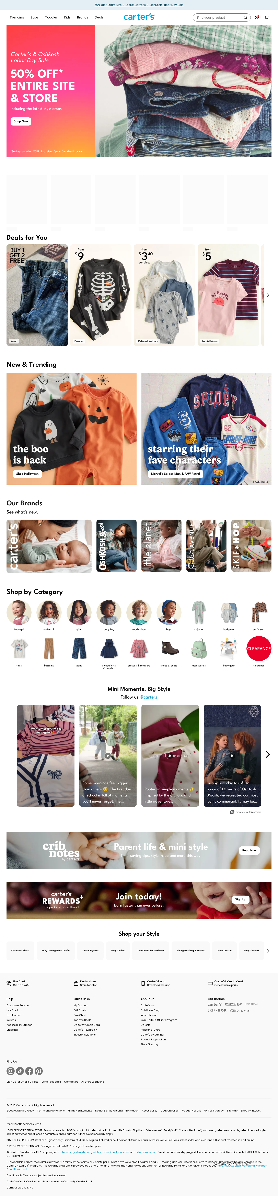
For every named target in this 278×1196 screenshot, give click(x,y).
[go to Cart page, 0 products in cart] (266, 17)
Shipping (12, 1029)
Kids (67, 17)
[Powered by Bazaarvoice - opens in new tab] (245, 812)
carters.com (65, 1152)
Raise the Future (150, 1029)
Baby (35, 17)
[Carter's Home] (139, 16)
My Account (81, 1005)
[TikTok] (20, 1071)
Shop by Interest (250, 1110)
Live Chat (12, 1010)
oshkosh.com (82, 1152)
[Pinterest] (39, 1071)
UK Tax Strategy (214, 1110)
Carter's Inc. (148, 1005)
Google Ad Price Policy (20, 1110)
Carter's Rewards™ (85, 1029)
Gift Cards (80, 1010)
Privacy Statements (80, 1110)
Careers (145, 1025)
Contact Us (71, 1081)
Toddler (51, 17)
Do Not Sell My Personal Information (117, 1110)
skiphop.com (100, 1152)
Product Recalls (191, 1110)
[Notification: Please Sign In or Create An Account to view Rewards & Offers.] (257, 17)
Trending (17, 17)
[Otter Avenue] (240, 1010)
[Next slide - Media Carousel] (267, 754)
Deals (99, 17)
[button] (267, 295)
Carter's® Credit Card (87, 1025)
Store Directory (149, 1044)
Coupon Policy (169, 1110)
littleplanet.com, (120, 1152)
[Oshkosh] (233, 1004)
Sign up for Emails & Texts (22, 1081)
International (149, 1015)
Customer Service (17, 1005)
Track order (14, 1015)
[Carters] (215, 1004)
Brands (82, 17)
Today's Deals (82, 1020)
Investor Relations (85, 1034)
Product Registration (153, 1039)
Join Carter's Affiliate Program (159, 1020)
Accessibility (149, 1110)
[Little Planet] (252, 1004)
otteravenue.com (146, 1152)
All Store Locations (92, 1081)
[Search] (245, 17)
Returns (11, 1020)
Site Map (232, 1110)
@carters (148, 697)
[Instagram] (11, 1071)
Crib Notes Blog (150, 1010)
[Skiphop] (217, 1010)
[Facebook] (29, 1071)
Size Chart (80, 1015)
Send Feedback (51, 1081)
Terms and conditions (51, 1110)
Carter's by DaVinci (152, 1034)
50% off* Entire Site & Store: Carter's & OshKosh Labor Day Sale (139, 5)
